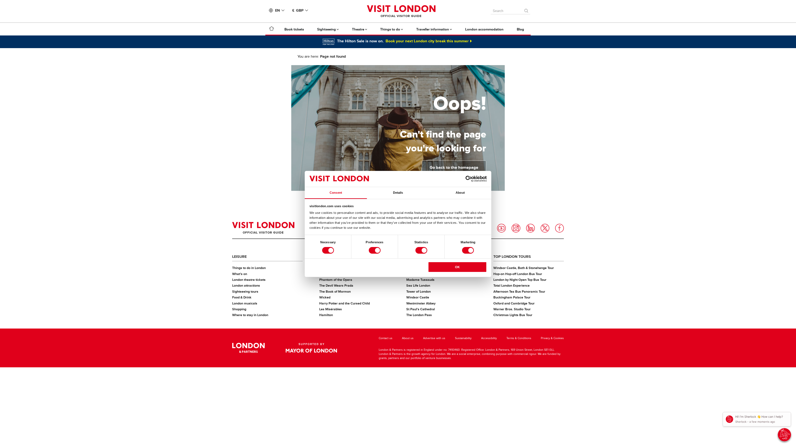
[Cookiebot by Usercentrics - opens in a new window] (468, 179)
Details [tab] (398, 192)
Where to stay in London (250, 315)
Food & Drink (241, 297)
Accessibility (489, 338)
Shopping (239, 309)
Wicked (324, 297)
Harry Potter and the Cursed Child (344, 303)
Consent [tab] (336, 192)
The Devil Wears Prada (336, 285)
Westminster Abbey (421, 303)
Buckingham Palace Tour (511, 297)
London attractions (246, 285)
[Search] (526, 9)
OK (457, 267)
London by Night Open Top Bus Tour (519, 279)
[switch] (375, 250)
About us (408, 338)
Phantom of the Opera (335, 279)
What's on (239, 273)
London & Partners (248, 348)
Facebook (559, 228)
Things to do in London (249, 267)
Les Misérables (330, 309)
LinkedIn (530, 228)
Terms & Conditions (518, 338)
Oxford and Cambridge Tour (514, 303)
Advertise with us (434, 338)
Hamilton (326, 315)
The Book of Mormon (335, 291)
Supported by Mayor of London (311, 348)
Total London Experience (511, 285)
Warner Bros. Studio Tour (512, 309)
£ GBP (297, 10)
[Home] (271, 29)
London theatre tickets (249, 279)
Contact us (385, 338)
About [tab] (460, 192)
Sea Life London (418, 285)
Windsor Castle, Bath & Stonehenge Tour (523, 267)
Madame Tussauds (420, 279)
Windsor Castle (417, 297)
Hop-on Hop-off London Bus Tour (517, 273)
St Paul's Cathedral (420, 309)
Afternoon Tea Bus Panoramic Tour (519, 291)
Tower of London (418, 291)
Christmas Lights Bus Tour (512, 315)
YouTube (501, 228)
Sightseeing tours (245, 291)
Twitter (545, 228)
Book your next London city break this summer (427, 41)
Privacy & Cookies (552, 338)
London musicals (244, 303)
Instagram (516, 228)
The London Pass (419, 315)
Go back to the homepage (454, 167)
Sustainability (463, 338)
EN (277, 10)
